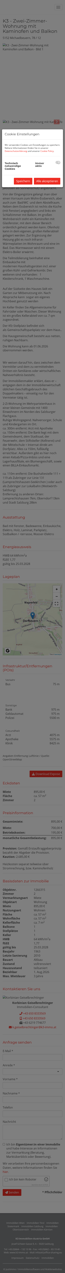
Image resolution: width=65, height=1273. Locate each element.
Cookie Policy (47, 151)
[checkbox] (57, 162)
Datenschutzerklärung (16, 151)
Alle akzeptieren (47, 181)
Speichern (23, 181)
